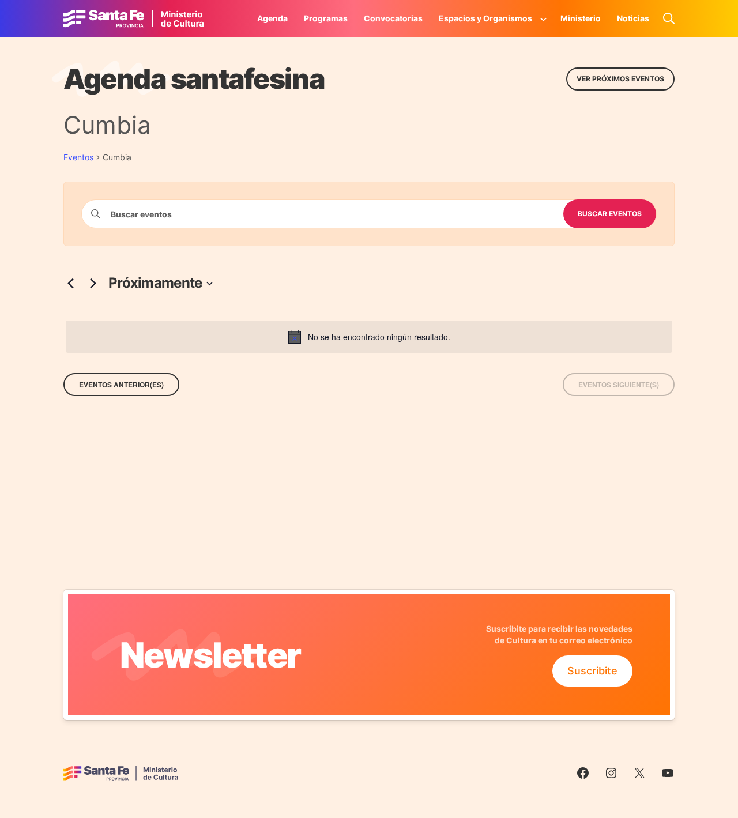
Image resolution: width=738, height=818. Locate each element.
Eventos (78, 157)
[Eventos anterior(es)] (70, 284)
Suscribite (592, 671)
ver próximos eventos (620, 78)
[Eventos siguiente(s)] (93, 284)
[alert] (369, 337)
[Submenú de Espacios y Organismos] (543, 18)
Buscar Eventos (610, 213)
